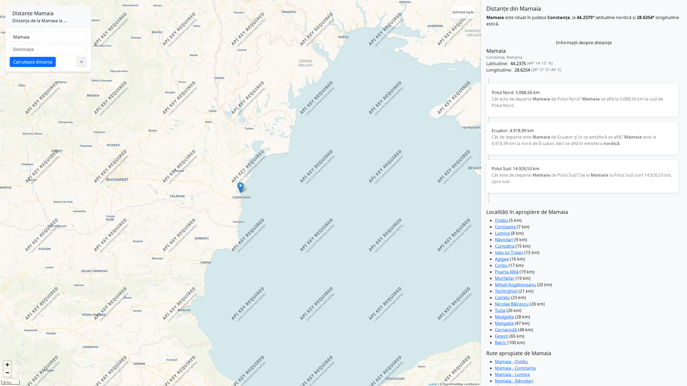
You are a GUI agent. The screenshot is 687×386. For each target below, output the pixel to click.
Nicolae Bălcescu (512, 304)
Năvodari (504, 240)
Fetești (501, 336)
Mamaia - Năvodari (514, 381)
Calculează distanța (32, 62)
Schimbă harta (463, 12)
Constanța (505, 227)
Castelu (502, 297)
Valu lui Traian (509, 252)
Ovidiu (501, 220)
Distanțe (22, 13)
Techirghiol (506, 291)
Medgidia (504, 317)
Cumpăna (504, 246)
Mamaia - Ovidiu (511, 362)
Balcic (500, 343)
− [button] (7, 372)
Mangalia (504, 323)
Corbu (501, 265)
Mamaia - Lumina (512, 374)
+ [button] (7, 364)
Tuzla (500, 310)
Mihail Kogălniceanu (515, 285)
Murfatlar (504, 278)
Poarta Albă (506, 272)
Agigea (502, 259)
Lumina (502, 233)
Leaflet (432, 384)
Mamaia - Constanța (515, 368)
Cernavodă (506, 330)
